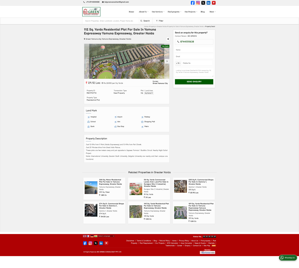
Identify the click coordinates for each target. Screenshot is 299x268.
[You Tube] (214, 3)
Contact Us (197, 246)
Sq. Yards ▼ (149, 93)
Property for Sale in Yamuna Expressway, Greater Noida (185, 26)
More (212, 12)
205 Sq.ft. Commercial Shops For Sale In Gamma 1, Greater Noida (201, 182)
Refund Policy (164, 241)
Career (179, 246)
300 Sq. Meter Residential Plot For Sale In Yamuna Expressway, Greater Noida (110, 182)
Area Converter (186, 243)
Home (131, 12)
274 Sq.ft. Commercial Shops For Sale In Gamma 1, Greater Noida (111, 206)
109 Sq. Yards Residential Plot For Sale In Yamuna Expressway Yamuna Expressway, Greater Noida (201, 207)
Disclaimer (130, 241)
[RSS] (214, 246)
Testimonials (170, 246)
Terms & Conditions (144, 241)
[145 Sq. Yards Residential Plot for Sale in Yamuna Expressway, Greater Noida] (135, 211)
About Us (143, 12)
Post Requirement (146, 243)
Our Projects (190, 12)
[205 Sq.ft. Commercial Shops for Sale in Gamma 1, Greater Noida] (180, 186)
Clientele (211, 243)
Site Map (207, 246)
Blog (203, 12)
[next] (167, 61)
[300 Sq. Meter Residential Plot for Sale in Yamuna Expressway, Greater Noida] (91, 187)
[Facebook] (193, 3)
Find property (174, 12)
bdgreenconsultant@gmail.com (117, 2)
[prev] (86, 61)
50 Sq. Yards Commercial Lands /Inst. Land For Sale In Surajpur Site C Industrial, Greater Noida (156, 183)
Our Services (157, 12)
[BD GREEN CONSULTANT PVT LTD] (91, 11)
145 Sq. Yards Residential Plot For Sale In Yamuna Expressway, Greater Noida (156, 206)
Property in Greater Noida (157, 26)
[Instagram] (198, 3)
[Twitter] (203, 3)
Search (146, 21)
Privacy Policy (184, 241)
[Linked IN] (208, 3)
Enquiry (187, 246)
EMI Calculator (172, 243)
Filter (160, 21)
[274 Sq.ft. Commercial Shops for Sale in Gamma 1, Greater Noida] (91, 210)
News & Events (200, 243)
